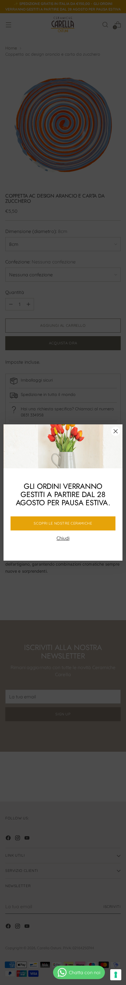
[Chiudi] (115, 431)
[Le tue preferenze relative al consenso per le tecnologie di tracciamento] (115, 974)
